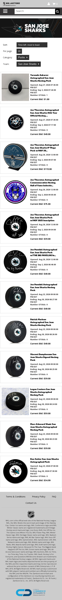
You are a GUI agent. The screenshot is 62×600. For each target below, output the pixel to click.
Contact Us (31, 502)
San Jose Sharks (27, 64)
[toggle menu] (5, 11)
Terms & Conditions (15, 496)
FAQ (54, 496)
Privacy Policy (38, 496)
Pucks (21, 57)
